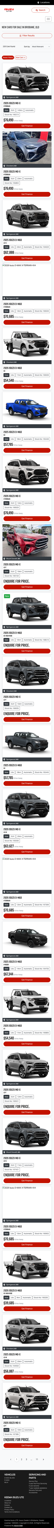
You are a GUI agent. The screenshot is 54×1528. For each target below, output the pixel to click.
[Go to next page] (43, 1459)
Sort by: (27, 46)
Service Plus (33, 1481)
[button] (48, 18)
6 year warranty (34, 1486)
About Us (7, 1503)
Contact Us (8, 1507)
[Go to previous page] (11, 1459)
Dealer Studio (18, 1525)
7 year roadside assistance (38, 1488)
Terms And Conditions (12, 1512)
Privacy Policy (9, 1510)
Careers (7, 1505)
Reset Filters (8, 57)
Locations (45, 2)
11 (37, 1459)
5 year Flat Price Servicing (38, 1483)
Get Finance (27, 126)
